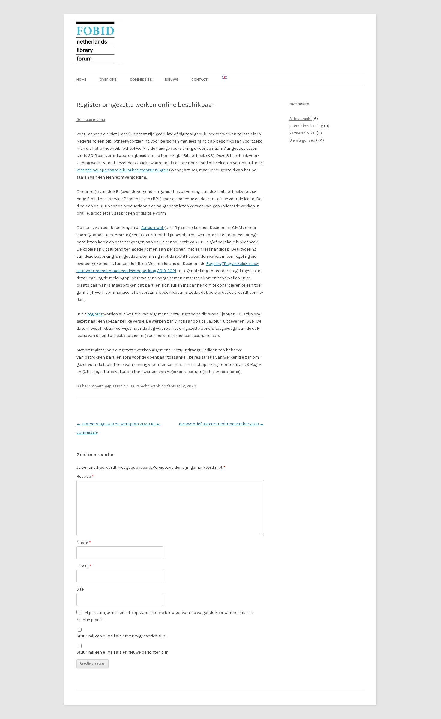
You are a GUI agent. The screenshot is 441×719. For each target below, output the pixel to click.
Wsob (155, 386)
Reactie (85, 476)
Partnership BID (303, 133)
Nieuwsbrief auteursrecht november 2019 (221, 423)
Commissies (141, 79)
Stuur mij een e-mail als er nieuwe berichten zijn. (122, 652)
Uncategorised (302, 140)
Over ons (108, 79)
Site (80, 589)
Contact (199, 79)
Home (81, 79)
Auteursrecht (138, 386)
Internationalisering (306, 126)
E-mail (84, 566)
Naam (83, 542)
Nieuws (171, 79)
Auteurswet (152, 227)
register (95, 314)
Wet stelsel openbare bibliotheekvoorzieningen (122, 170)
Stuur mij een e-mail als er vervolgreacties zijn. (121, 636)
